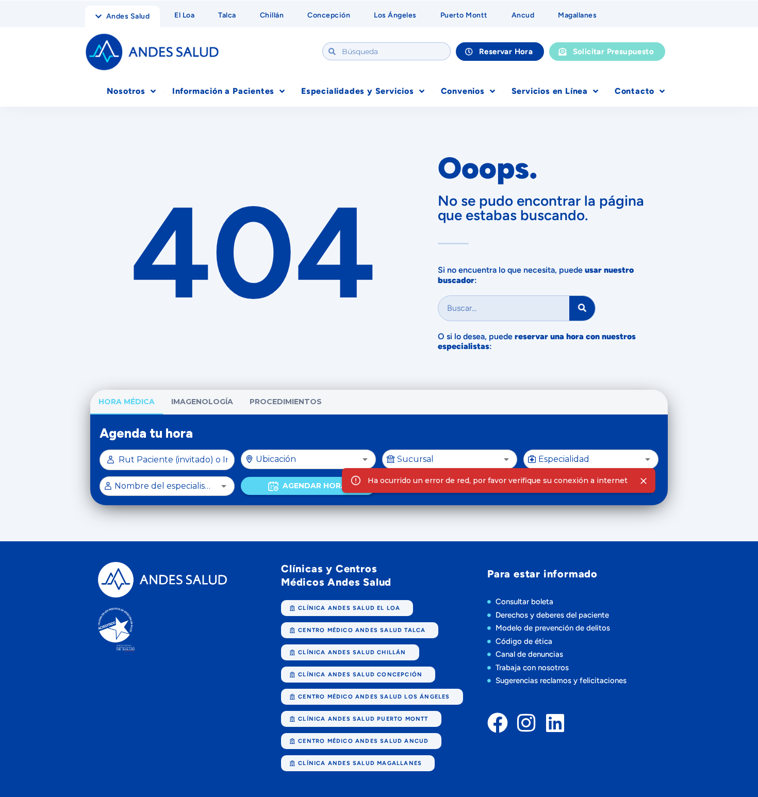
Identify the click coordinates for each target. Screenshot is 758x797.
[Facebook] (497, 722)
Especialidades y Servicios (357, 91)
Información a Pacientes (223, 91)
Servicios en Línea (550, 91)
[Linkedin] (555, 722)
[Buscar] (582, 308)
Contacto (634, 91)
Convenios (463, 91)
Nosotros (126, 91)
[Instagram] (526, 722)
